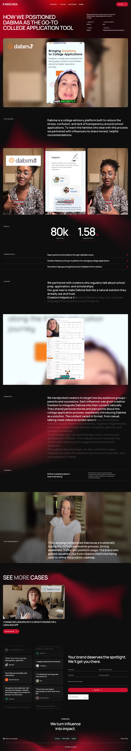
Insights (81, 4)
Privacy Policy (124, 738)
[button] (54, 4)
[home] (10, 4)
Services (63, 4)
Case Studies (72, 4)
